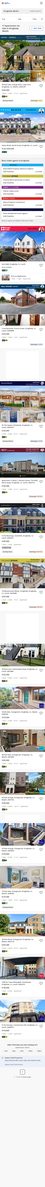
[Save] (42, 19)
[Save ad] (41, 86)
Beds (19, 19)
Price (3, 19)
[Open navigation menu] (41, 3)
